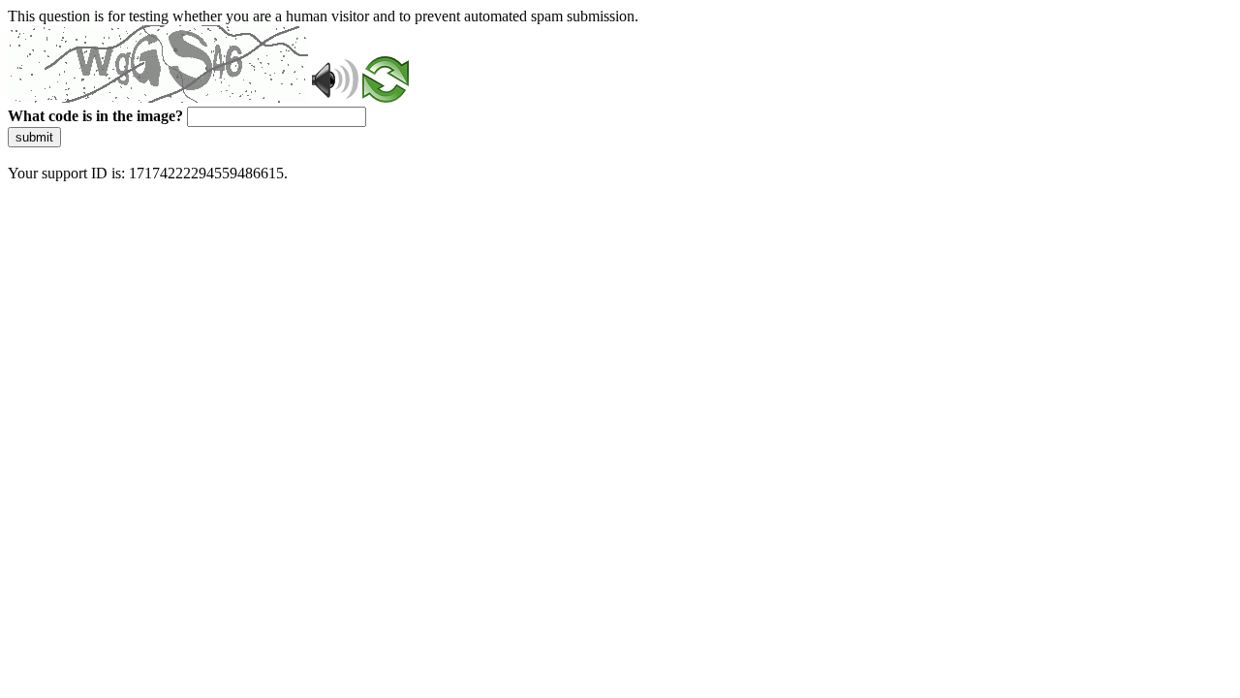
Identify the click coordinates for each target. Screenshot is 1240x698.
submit (34, 137)
